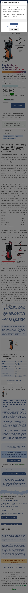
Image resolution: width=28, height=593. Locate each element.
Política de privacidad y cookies (14, 26)
